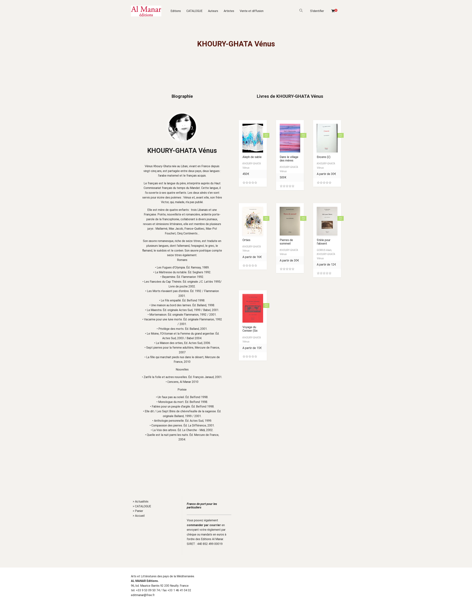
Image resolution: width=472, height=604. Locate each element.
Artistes (229, 11)
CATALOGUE (194, 11)
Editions (176, 11)
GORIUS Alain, (324, 250)
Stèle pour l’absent (323, 241)
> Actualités (140, 501)
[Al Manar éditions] (146, 11)
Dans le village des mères (289, 158)
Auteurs (213, 11)
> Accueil (139, 515)
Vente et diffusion (251, 11)
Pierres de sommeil (286, 241)
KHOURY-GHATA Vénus (182, 150)
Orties (246, 240)
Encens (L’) (323, 157)
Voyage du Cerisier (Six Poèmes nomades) (250, 332)
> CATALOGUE (142, 506)
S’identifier (317, 11)
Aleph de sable (252, 157)
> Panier (138, 511)
